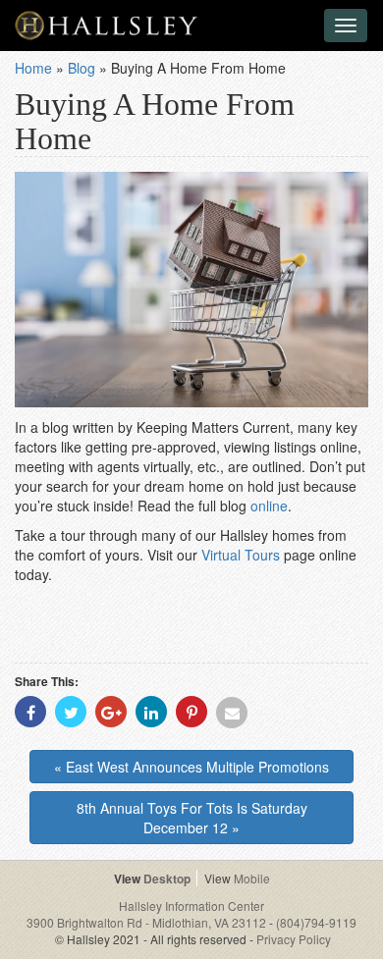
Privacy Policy (293, 939)
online (269, 505)
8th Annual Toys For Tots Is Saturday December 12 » (192, 817)
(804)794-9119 (316, 922)
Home (33, 68)
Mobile (252, 878)
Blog (81, 68)
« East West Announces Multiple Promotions (191, 766)
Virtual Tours (240, 554)
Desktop (167, 878)
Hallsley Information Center (191, 905)
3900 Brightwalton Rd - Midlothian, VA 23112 (148, 922)
